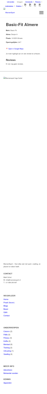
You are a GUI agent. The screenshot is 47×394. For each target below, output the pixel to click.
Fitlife (5, 334)
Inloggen (20, 2)
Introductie (28, 2)
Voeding (6, 354)
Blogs (5, 305)
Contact (6, 315)
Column (6, 331)
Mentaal (6, 344)
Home (5, 299)
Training (6, 347)
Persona (37, 2)
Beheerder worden (10, 373)
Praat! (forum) (8, 302)
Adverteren (7, 370)
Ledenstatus (9, 6)
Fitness (6, 337)
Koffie (5, 341)
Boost (5, 309)
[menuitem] (10, 2)
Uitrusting (7, 351)
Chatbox (18, 6)
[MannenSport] (19, 12)
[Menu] (40, 12)
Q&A (5, 312)
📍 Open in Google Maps (15, 49)
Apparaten (7, 382)
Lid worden (10, 2)
